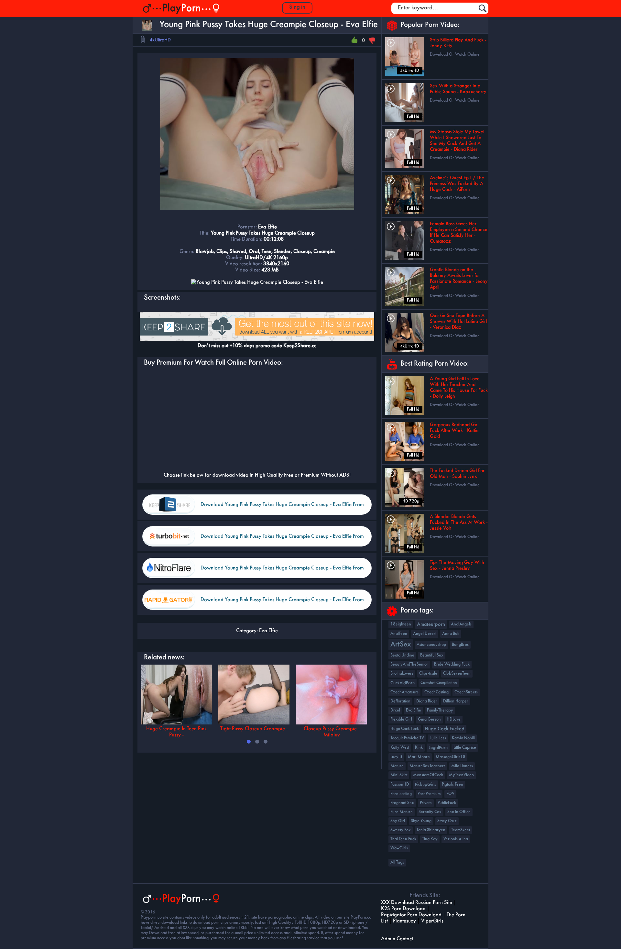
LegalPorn (438, 747)
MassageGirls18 (450, 757)
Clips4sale (428, 673)
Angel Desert (424, 634)
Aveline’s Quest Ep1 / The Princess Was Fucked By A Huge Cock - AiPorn (457, 184)
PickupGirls (425, 784)
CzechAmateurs (404, 692)
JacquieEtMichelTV (407, 738)
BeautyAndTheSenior (409, 664)
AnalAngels (461, 624)
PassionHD (399, 784)
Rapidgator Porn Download (411, 914)
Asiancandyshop (431, 645)
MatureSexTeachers (427, 766)
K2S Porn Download (403, 908)
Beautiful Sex (431, 655)
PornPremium (429, 794)
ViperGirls (432, 921)
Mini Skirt (398, 775)
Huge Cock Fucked (444, 729)
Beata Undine (402, 655)
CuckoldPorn (402, 683)
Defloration (400, 701)
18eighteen (400, 624)
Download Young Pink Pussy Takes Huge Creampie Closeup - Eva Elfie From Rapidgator (282, 603)
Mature (397, 766)
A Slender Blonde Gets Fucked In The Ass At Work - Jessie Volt (459, 522)
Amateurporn (431, 624)
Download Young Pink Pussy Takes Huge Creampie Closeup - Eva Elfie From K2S (282, 508)
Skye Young (421, 821)
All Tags (397, 862)
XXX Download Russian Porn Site (416, 902)
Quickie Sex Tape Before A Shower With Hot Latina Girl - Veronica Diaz (458, 322)
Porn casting (401, 794)
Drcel (395, 710)
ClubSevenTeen (457, 673)
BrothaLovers (401, 673)
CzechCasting (436, 692)
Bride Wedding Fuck (452, 664)
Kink (419, 747)
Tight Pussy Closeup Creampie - (254, 728)
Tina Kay (430, 839)
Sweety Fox (400, 830)
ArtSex (400, 644)
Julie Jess (438, 738)
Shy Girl (397, 821)
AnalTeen (398, 634)
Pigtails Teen (452, 784)
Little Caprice (464, 747)
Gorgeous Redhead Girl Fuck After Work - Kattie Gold (454, 431)
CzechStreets (466, 692)
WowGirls (399, 848)
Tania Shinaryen (431, 830)
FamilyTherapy (440, 710)
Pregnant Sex (402, 803)
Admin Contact (397, 938)
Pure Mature (401, 812)
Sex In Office (459, 812)
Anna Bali (450, 634)
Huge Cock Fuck (404, 729)
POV (450, 794)
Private (426, 803)
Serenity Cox (430, 812)
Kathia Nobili (463, 738)
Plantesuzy (404, 921)
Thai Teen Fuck (403, 839)
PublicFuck (447, 803)
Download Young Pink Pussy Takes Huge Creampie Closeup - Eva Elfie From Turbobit (282, 540)
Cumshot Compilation (438, 683)
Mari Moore (419, 757)
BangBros (460, 645)
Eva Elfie (268, 630)
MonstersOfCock (428, 775)
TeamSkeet (460, 830)
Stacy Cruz (447, 821)
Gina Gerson (429, 719)
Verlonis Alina (455, 839)
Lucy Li (396, 757)
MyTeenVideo (461, 775)
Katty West (399, 747)
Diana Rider (426, 701)
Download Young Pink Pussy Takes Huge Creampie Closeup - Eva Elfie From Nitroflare (282, 572)
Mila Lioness (462, 766)
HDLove (454, 719)
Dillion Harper (455, 701)
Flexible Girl (401, 719)
